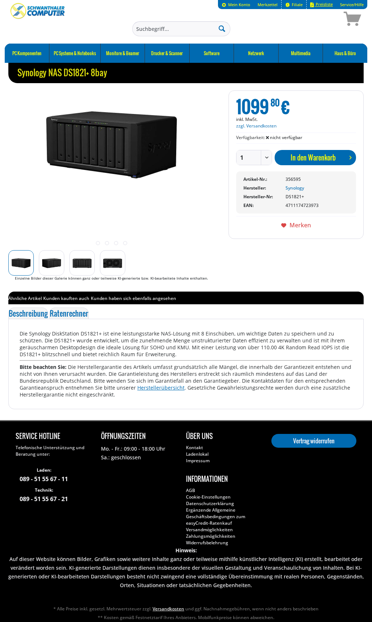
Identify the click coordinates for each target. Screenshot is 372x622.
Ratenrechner (69, 313)
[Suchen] (222, 28)
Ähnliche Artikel (25, 298)
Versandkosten (168, 609)
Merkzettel (268, 4)
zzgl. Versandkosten (256, 126)
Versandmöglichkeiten (209, 530)
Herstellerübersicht (161, 387)
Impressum (198, 461)
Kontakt (194, 447)
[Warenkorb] (326, 20)
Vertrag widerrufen (314, 440)
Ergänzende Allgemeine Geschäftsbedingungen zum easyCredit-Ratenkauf (215, 516)
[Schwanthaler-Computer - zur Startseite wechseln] (38, 20)
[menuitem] (236, 4)
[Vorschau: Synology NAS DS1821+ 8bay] (21, 263)
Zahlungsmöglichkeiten (210, 536)
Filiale (297, 4)
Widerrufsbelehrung (207, 543)
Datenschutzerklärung (210, 503)
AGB (190, 490)
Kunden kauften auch (66, 298)
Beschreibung (28, 313)
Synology (295, 188)
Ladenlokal (197, 454)
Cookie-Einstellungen (208, 497)
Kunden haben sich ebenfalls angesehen (133, 298)
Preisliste (324, 4)
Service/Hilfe (352, 4)
